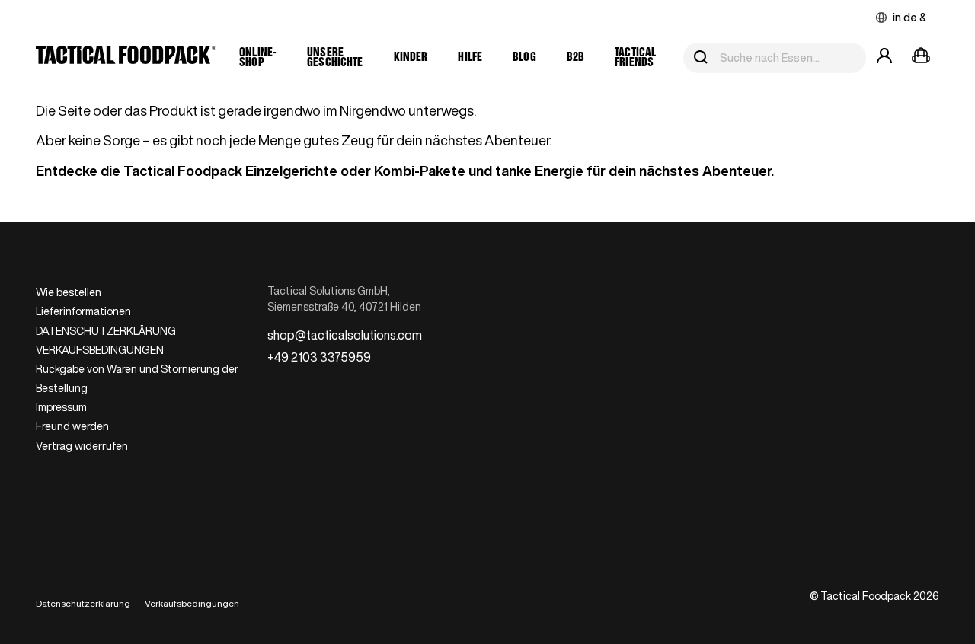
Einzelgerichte (291, 170)
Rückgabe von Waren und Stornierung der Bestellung (137, 379)
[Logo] (126, 58)
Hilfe (470, 57)
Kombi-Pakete (419, 170)
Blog (524, 57)
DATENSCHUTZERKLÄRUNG (106, 331)
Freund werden (72, 426)
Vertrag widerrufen (82, 446)
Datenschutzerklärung (83, 603)
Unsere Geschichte (335, 58)
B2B (575, 57)
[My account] (884, 57)
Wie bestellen (68, 292)
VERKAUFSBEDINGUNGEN (100, 350)
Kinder (411, 57)
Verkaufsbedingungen (192, 603)
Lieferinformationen (83, 311)
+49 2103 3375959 (319, 357)
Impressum (61, 407)
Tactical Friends (635, 58)
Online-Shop (258, 58)
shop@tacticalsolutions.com (344, 335)
